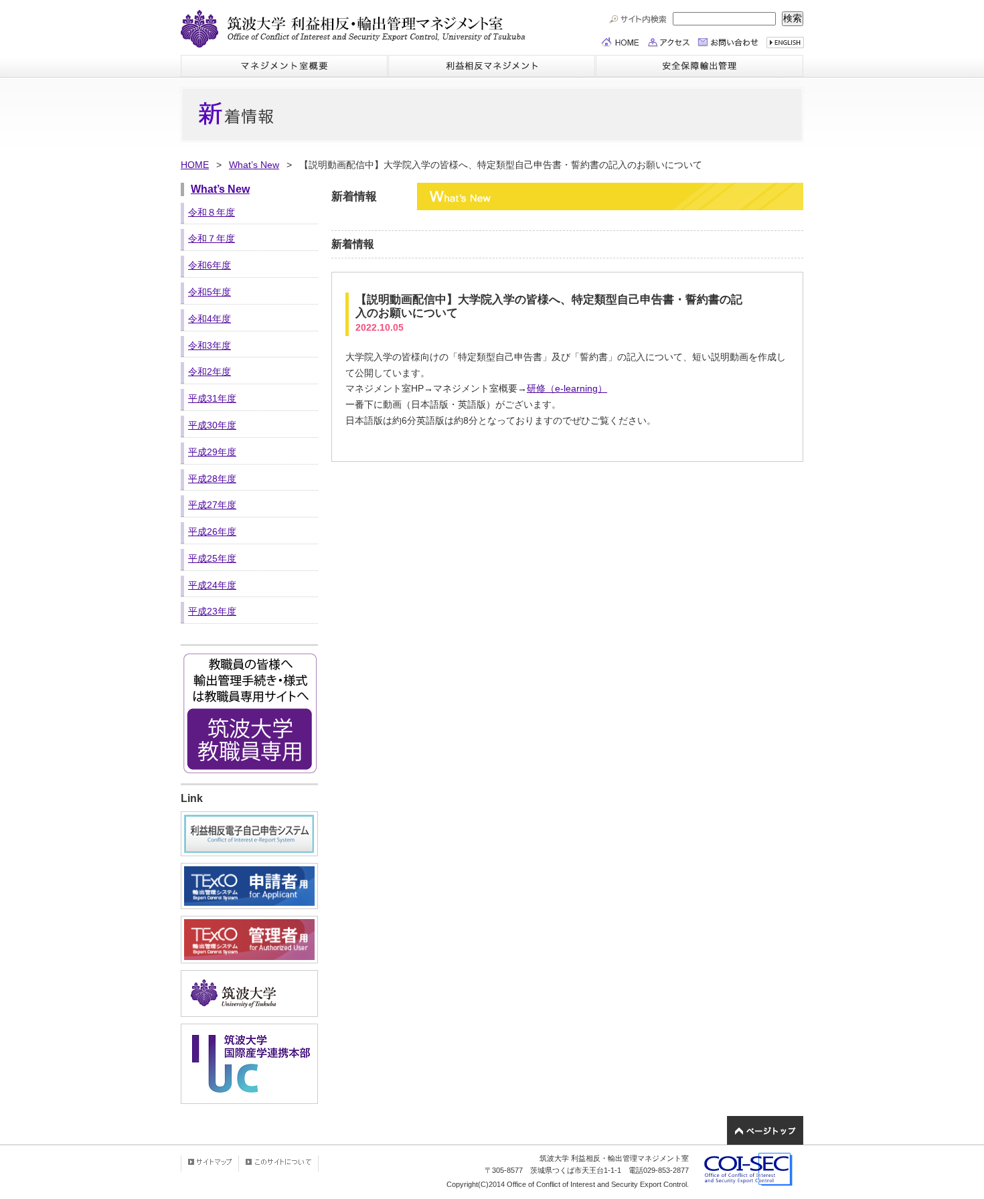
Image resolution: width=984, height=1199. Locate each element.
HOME (195, 164)
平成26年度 (212, 531)
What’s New (254, 164)
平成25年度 (212, 558)
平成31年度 (212, 398)
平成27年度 (212, 504)
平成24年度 (212, 585)
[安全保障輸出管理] (699, 66)
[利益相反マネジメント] (491, 66)
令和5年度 (209, 292)
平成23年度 (212, 611)
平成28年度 (212, 478)
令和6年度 (209, 265)
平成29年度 (212, 452)
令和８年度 (211, 212)
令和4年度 (209, 318)
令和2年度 (209, 371)
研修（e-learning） (567, 388)
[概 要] (284, 66)
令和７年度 (211, 238)
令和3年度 (209, 345)
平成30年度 (212, 425)
